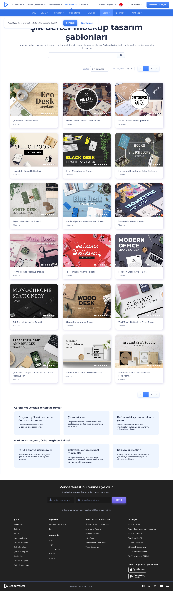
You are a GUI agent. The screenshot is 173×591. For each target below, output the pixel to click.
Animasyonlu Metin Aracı (96, 543)
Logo (51, 545)
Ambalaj (136, 13)
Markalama (74, 13)
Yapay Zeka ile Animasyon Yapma (142, 529)
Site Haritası (18, 556)
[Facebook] (138, 586)
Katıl (119, 499)
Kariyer (17, 533)
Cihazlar (58, 13)
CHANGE (70, 23)
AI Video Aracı (134, 524)
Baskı (105, 13)
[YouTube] (161, 586)
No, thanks (87, 23)
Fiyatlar (101, 5)
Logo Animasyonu (93, 533)
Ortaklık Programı (21, 543)
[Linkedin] (167, 586)
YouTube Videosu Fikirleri (138, 556)
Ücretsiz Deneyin (157, 5)
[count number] (156, 68)
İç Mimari (119, 13)
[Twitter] (155, 586)
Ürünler (91, 13)
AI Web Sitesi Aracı (135, 543)
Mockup (52, 558)
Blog (50, 529)
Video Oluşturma (92, 547)
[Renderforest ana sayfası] (6, 5)
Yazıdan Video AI (135, 538)
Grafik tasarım (54, 549)
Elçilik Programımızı (22, 565)
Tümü (33, 13)
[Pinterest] (149, 586)
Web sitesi (53, 554)
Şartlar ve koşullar (21, 552)
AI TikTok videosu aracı (137, 552)
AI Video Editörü (135, 533)
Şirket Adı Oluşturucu (137, 547)
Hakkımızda (18, 524)
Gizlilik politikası (20, 547)
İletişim (17, 529)
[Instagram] (143, 586)
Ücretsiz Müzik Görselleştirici (97, 524)
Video (51, 540)
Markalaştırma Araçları (58, 524)
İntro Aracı (90, 538)
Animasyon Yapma (93, 529)
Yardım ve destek (21, 538)
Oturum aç (136, 5)
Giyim (43, 13)
